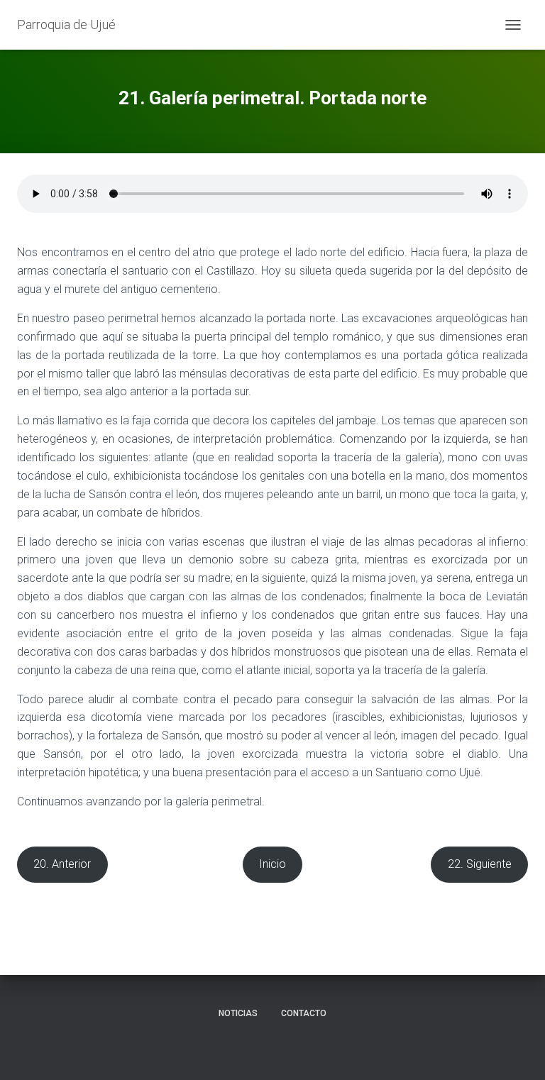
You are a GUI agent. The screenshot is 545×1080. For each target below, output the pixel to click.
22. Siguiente (480, 864)
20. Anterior (62, 864)
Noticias (238, 1013)
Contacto (303, 1013)
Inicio (272, 864)
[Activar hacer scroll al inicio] (517, 1051)
